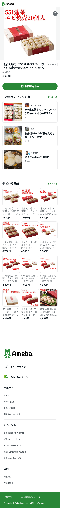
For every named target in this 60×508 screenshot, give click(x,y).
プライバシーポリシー (13, 439)
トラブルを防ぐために (13, 458)
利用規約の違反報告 (12, 414)
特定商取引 (8, 483)
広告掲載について (29, 496)
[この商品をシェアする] (55, 13)
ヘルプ (6, 395)
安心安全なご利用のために (15, 452)
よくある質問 (9, 408)
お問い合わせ (9, 402)
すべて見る (53, 97)
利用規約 (7, 476)
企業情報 (8, 496)
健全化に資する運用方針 (14, 433)
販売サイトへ (32, 86)
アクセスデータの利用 (13, 445)
